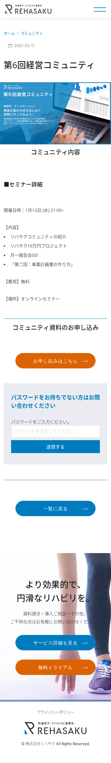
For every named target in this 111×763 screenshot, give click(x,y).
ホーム (9, 33)
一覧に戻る (55, 509)
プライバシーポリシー (55, 712)
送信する (55, 447)
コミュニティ (32, 33)
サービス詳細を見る (55, 643)
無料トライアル (55, 668)
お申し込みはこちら (55, 361)
